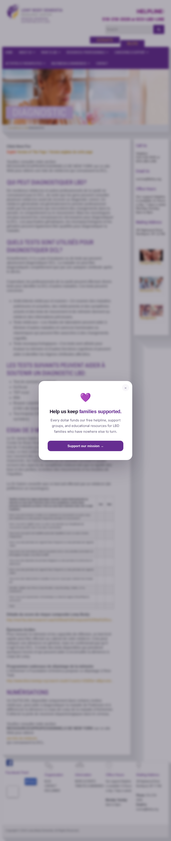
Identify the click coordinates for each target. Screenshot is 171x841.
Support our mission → (85, 446)
